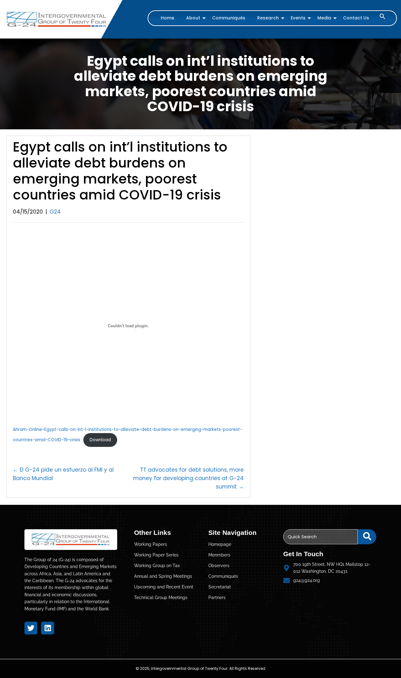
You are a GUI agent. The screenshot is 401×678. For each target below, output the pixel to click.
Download (100, 440)
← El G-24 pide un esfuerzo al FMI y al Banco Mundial (63, 474)
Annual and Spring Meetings (163, 576)
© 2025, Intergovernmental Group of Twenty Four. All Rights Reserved (200, 668)
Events (298, 18)
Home (167, 18)
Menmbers (219, 554)
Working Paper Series (156, 554)
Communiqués (228, 18)
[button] (382, 17)
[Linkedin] (47, 628)
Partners (217, 597)
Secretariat (219, 586)
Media (324, 18)
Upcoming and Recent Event (163, 586)
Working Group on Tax (157, 565)
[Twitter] (30, 628)
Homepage (219, 544)
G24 (55, 211)
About (193, 18)
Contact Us (356, 18)
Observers (218, 565)
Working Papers (150, 544)
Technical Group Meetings (160, 597)
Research (268, 18)
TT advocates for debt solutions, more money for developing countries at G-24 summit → (188, 478)
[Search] (367, 536)
